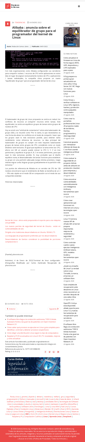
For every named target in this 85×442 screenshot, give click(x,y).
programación (12, 399)
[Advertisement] (32, 101)
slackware (54, 404)
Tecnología (38, 406)
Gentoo (75, 414)
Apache (31, 397)
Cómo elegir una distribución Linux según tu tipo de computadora (32, 333)
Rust (17, 409)
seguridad (70, 397)
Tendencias (20, 22)
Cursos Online (17, 411)
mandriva (47, 397)
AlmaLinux (39, 409)
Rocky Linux (14, 397)
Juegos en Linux (17, 414)
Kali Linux (65, 406)
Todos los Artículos (58, 439)
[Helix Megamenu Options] (79, 6)
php (57, 399)
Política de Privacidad (42, 439)
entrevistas (19, 401)
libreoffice (72, 404)
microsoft (40, 399)
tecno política (14, 406)
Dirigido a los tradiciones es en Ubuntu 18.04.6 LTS (30, 232)
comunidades (18, 404)
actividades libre (51, 401)
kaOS (57, 409)
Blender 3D (49, 409)
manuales (31, 399)
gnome (24, 397)
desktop (40, 401)
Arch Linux (43, 414)
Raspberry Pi (17, 416)
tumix (47, 404)
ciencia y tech (38, 404)
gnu (62, 397)
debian (39, 397)
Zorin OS (33, 414)
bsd (34, 401)
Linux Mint (55, 406)
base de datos (65, 399)
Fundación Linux (27, 409)
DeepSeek (67, 416)
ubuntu (28, 404)
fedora (28, 401)
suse (52, 399)
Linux (47, 406)
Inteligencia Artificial (44, 411)
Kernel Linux (54, 414)
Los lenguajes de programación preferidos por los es (31, 236)
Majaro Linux (66, 414)
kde (47, 399)
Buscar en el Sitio (25, 439)
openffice (63, 404)
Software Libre (27, 406)
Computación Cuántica (32, 416)
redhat (56, 397)
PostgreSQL (30, 411)
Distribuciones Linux (62, 411)
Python (22, 399)
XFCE (68, 409)
